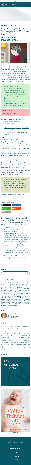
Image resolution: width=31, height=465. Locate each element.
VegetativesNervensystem (22, 344)
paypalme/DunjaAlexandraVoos (9, 305)
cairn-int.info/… (21, 167)
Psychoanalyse (24, 338)
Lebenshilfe (5, 338)
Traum (7, 344)
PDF (2, 150)
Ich (14, 333)
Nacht (16, 338)
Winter (20, 347)
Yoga (24, 347)
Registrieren (26, 1)
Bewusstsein (27, 328)
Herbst (12, 333)
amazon (15, 432)
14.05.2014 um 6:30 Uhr (11, 229)
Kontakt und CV (15, 456)
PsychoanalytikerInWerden (9, 340)
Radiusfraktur (13, 342)
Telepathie (3, 344)
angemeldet (11, 258)
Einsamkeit (27, 331)
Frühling (8, 333)
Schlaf (18, 342)
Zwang (28, 347)
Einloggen (18, 1)
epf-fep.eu (8, 157)
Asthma (8, 328)
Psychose (27, 340)
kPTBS (28, 333)
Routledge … (15, 174)
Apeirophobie (3, 328)
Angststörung (26, 326)
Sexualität (22, 342)
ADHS (2, 326)
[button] (6, 205)
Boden (8, 331)
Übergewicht (3, 349)
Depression (19, 331)
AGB (15, 452)
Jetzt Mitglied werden (9, 114)
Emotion (3, 333)
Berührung (22, 328)
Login (15, 459)
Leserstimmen (15, 449)
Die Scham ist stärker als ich (13, 126)
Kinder (24, 333)
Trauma (12, 344)
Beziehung (3, 331)
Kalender (18, 333)
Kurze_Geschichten (7, 335)
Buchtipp (13, 331)
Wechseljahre (8, 347)
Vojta (2, 347)
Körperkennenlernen (25, 335)
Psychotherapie (5, 342)
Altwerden (17, 326)
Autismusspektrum (15, 328)
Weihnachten (15, 347)
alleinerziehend (9, 326)
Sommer (27, 342)
